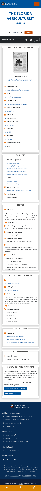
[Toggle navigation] (36, 4)
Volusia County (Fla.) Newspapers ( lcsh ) (17, 174)
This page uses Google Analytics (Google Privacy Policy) (20, 475)
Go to (28, 33)
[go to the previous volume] (10, 32)
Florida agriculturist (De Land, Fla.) (17, 104)
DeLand (29, 191)
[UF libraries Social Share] (26, 40)
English (9, 132)
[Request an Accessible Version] (31, 40)
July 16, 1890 (10, 125)
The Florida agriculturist (14, 97)
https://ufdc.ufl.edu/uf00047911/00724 (18, 90)
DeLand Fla (10, 111)
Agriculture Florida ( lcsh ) (13, 163)
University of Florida (13, 283)
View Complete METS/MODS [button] (15, 389)
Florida (18, 191)
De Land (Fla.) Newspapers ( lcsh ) (15, 166)
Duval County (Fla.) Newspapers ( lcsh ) (17, 169)
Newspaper (10, 139)
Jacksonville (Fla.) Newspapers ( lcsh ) (16, 171)
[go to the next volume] (22, 32)
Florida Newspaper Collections (15, 336)
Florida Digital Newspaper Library (16, 339)
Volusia (23, 191)
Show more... (12, 222)
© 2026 (20, 484)
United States (10, 191)
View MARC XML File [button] (12, 393)
